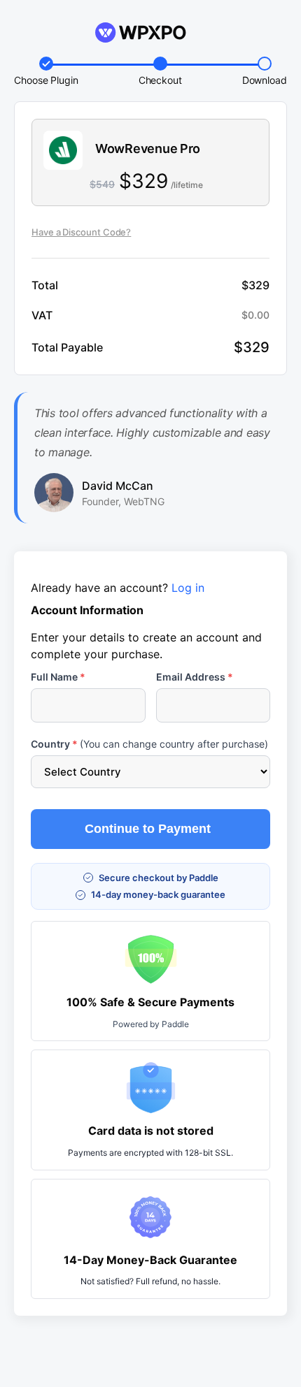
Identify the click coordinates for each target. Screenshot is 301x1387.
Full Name (58, 677)
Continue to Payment (148, 829)
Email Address (194, 677)
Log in (188, 588)
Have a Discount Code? (81, 232)
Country (149, 744)
